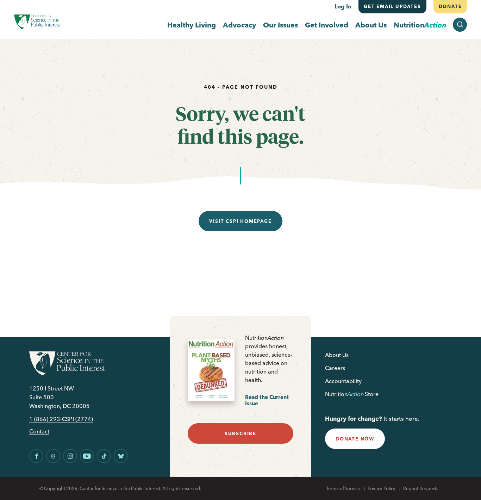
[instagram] (70, 456)
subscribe (240, 433)
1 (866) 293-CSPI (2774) (61, 419)
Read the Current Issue (267, 400)
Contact (39, 431)
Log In (343, 6)
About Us (371, 25)
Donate (450, 6)
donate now (355, 439)
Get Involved (326, 25)
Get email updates (392, 6)
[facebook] (36, 456)
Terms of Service (343, 488)
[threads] (53, 456)
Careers (335, 367)
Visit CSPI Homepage (240, 221)
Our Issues (280, 25)
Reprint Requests (420, 488)
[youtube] (87, 456)
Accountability (343, 381)
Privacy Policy (381, 488)
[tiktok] (104, 456)
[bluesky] (121, 456)
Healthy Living (191, 25)
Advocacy (239, 25)
